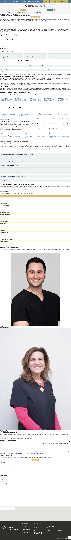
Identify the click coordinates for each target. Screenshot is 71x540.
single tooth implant (24, 32)
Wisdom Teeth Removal (4, 241)
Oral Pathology (3, 223)
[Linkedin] (41, 533)
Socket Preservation (4, 232)
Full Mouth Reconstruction (5, 214)
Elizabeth (20, 12)
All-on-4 (1, 50)
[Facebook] (35, 533)
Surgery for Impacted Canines (5, 234)
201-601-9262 (36, 530)
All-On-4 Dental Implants (4, 205)
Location (2, 479)
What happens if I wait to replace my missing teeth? (35, 180)
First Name (3, 462)
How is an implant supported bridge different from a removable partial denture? (35, 169)
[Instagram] (37, 533)
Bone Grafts (2, 207)
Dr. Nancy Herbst (3, 430)
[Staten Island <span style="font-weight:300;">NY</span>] (35, 12)
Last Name (2, 466)
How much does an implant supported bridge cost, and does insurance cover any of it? (35, 154)
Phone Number (3, 475)
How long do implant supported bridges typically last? (35, 172)
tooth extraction (19, 118)
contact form (12, 189)
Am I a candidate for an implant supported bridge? (35, 158)
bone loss (22, 89)
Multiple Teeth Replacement (5, 246)
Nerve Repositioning (3, 219)
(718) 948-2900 (20, 453)
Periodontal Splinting (4, 225)
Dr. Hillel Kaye (3, 326)
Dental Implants (3, 210)
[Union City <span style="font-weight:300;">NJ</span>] (7, 12)
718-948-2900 (60, 530)
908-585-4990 (48, 530)
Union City (10, 12)
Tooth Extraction (3, 237)
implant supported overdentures (48, 74)
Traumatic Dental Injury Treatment (6, 239)
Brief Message (3, 483)
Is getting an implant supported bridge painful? (35, 165)
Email (1, 471)
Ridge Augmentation (3, 230)
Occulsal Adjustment (4, 221)
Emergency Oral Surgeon (4, 212)
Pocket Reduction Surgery (5, 228)
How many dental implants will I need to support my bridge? (35, 161)
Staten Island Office (3, 203)
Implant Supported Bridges (5, 216)
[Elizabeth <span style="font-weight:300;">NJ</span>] (17, 12)
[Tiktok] (39, 533)
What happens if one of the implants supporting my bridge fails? (35, 176)
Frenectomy (2, 243)
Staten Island (39, 12)
